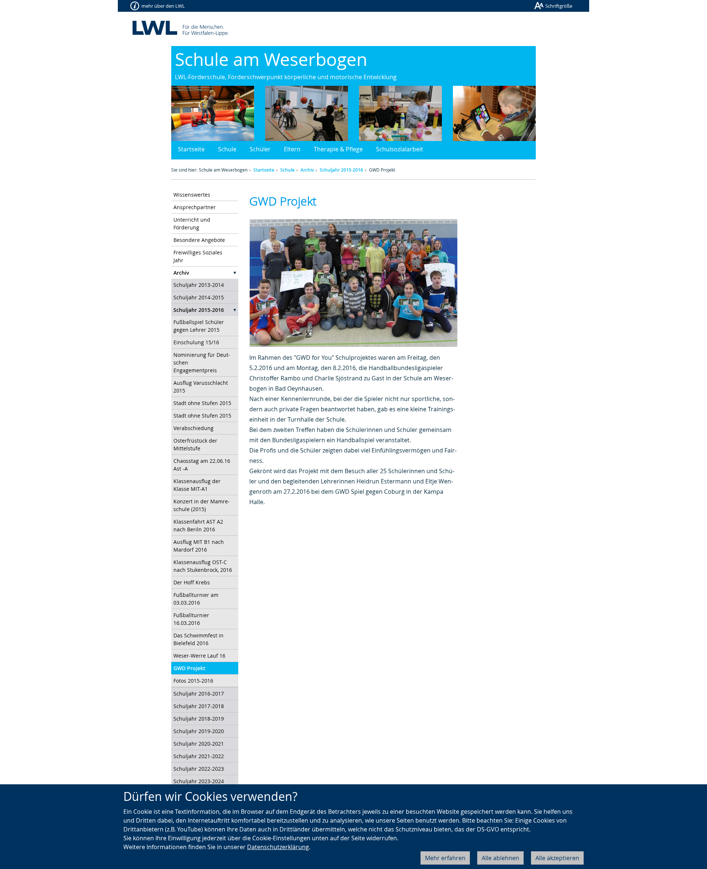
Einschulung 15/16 (196, 342)
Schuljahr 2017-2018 (198, 706)
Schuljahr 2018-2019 (198, 718)
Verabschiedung (193, 428)
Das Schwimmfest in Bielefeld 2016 (198, 639)
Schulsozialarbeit (399, 149)
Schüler (260, 149)
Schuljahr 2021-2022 (198, 756)
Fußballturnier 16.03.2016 (191, 619)
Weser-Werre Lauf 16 (199, 655)
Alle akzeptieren (557, 858)
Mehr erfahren (445, 858)
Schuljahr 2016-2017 (198, 693)
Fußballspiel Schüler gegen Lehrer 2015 (198, 326)
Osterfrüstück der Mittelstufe (195, 444)
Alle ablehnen (500, 858)
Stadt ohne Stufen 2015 (202, 403)
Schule (227, 149)
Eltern (292, 149)
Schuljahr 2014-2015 (198, 297)
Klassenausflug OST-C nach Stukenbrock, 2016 (202, 566)
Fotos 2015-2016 (193, 680)
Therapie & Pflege (338, 149)
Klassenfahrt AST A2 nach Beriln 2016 (198, 525)
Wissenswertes (191, 194)
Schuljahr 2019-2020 (198, 731)
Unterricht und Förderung (191, 223)
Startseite (191, 149)
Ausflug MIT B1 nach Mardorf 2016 (198, 545)
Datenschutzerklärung (278, 847)
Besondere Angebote (199, 239)
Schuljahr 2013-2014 (198, 284)
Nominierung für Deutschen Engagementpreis (201, 362)
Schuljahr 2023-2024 (198, 781)
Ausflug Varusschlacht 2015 (200, 386)
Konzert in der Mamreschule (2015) (201, 505)
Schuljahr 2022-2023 (198, 768)
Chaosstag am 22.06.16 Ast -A (201, 464)
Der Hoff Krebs (191, 582)
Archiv (307, 170)
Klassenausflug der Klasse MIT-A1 (197, 485)
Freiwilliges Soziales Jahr (197, 256)
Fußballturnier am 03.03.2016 (195, 598)
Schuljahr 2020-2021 (198, 743)
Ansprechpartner (194, 207)
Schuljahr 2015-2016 (341, 170)
